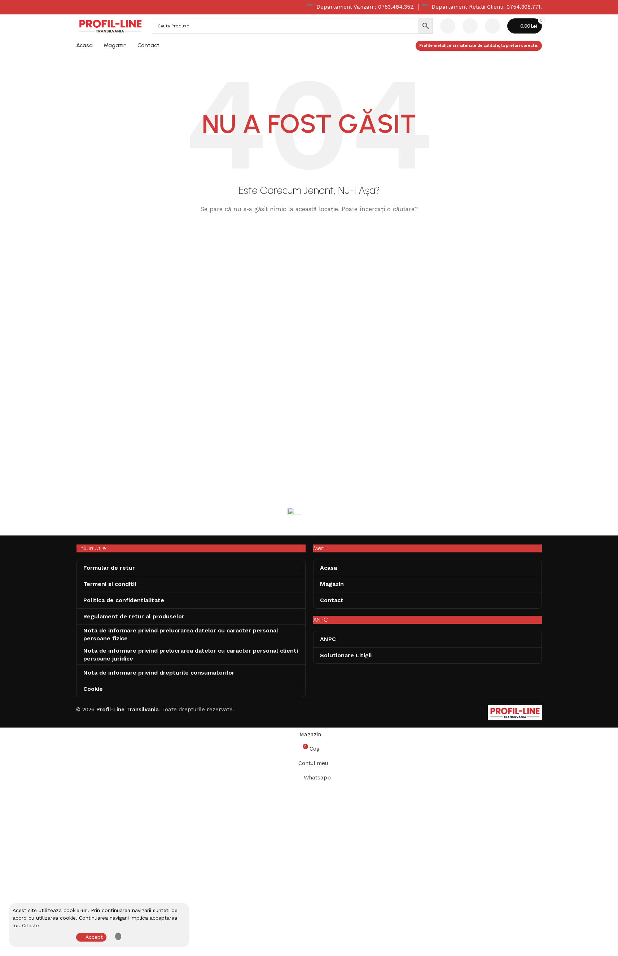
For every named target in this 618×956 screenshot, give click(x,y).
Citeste (30, 925)
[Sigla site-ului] (110, 25)
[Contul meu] (492, 26)
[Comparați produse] (448, 26)
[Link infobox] (361, 7)
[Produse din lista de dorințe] (470, 26)
